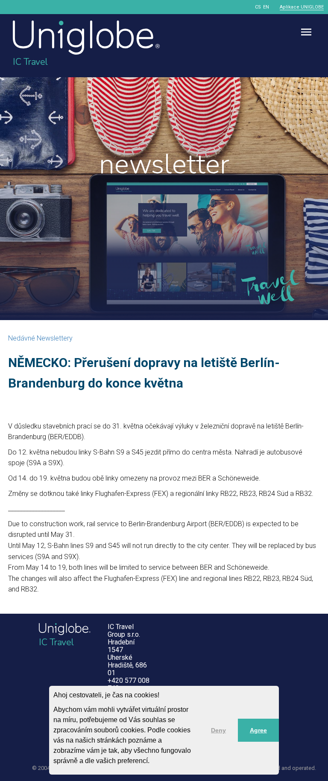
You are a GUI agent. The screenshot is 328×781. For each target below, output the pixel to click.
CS (258, 7)
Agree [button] (258, 730)
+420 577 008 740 (128, 684)
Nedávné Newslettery (40, 338)
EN (266, 7)
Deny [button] (218, 730)
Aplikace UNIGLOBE (302, 7)
